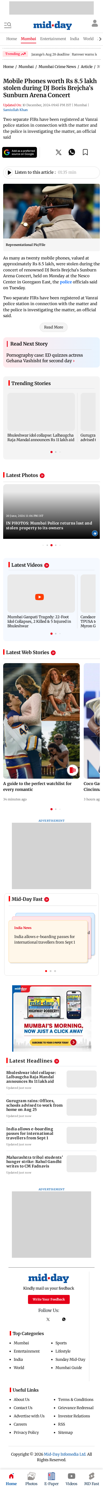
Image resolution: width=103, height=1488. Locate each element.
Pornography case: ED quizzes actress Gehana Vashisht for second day (44, 360)
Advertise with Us (29, 1418)
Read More (53, 329)
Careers (20, 1426)
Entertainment (27, 1353)
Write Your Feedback (49, 1302)
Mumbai (21, 1345)
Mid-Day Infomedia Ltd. (65, 1456)
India (18, 1361)
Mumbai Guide (68, 1370)
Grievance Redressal (75, 1410)
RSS (61, 1426)
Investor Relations (74, 1418)
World (19, 1370)
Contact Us (23, 1410)
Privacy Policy (26, 1434)
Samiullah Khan (15, 110)
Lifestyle (63, 1353)
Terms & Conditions (75, 1402)
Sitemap (65, 1434)
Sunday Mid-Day (70, 1361)
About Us (22, 1402)
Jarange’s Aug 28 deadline (50, 54)
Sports (61, 1345)
